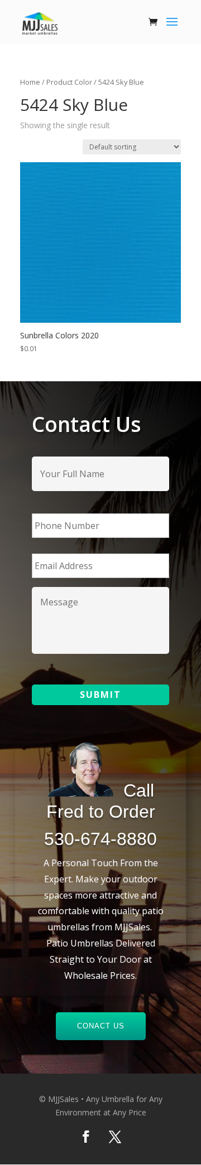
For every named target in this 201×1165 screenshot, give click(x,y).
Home (30, 82)
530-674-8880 (100, 839)
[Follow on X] (115, 1136)
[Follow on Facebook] (86, 1136)
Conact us (101, 1026)
